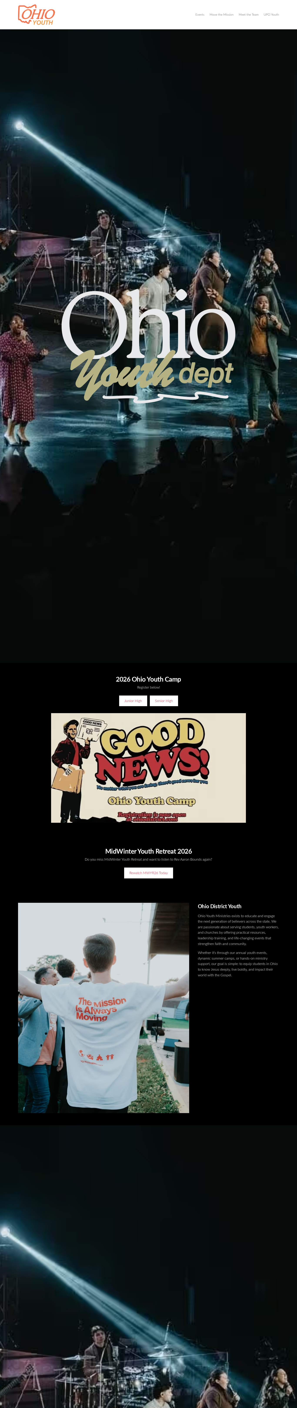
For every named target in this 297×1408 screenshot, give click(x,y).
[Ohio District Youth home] (36, 14)
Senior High (164, 700)
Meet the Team (249, 14)
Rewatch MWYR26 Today (148, 872)
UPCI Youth (271, 14)
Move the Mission (222, 14)
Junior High (133, 700)
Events (199, 14)
